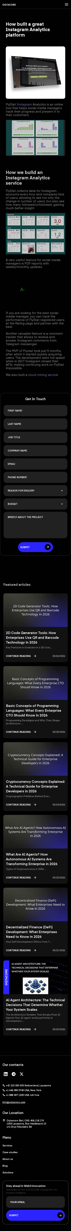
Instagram (24, 104)
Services (7, 1145)
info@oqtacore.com (13, 1102)
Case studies (10, 1152)
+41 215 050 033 (28, 1085)
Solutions (7, 1172)
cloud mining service (43, 375)
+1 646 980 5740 (23, 1090)
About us (7, 1159)
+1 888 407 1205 (22, 1095)
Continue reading (18, 656)
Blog (5, 1165)
